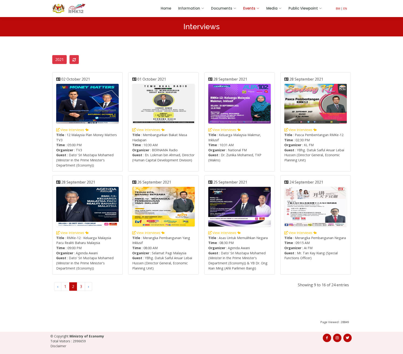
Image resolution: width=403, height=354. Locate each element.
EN (345, 8)
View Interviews (72, 129)
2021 (59, 59)
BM (338, 8)
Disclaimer (58, 346)
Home (166, 8)
